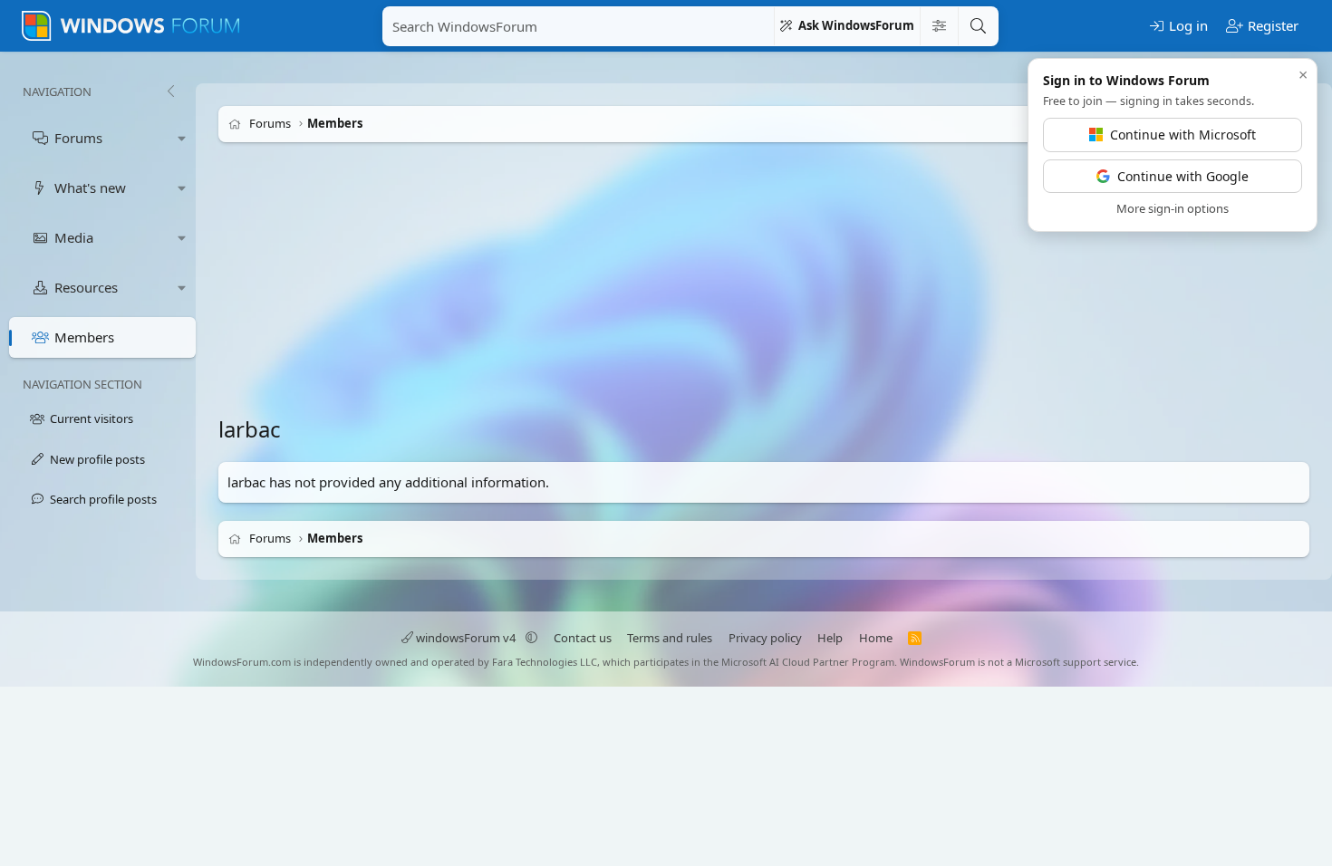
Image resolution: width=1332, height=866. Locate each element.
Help (830, 638)
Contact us (583, 638)
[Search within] (939, 26)
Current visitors (91, 418)
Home (876, 638)
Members (84, 337)
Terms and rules (669, 638)
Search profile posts (103, 499)
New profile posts (97, 459)
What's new (90, 187)
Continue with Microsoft (1183, 134)
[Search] (978, 26)
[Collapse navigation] (170, 91)
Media (73, 237)
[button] (182, 138)
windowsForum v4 (465, 638)
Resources (86, 287)
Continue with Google (1183, 176)
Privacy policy (765, 638)
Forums (78, 138)
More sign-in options (1172, 208)
